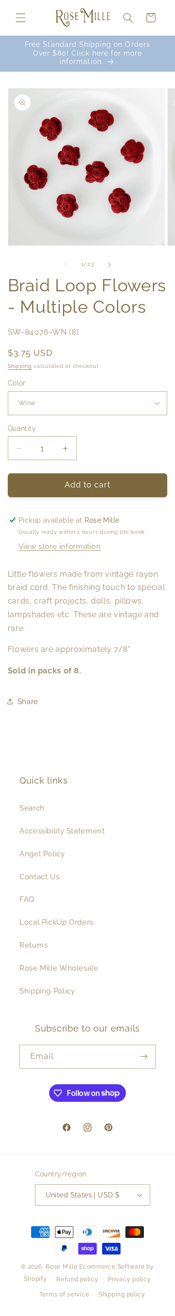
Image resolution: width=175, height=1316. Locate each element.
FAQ (27, 899)
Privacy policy (129, 1279)
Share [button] (28, 701)
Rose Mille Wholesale (59, 968)
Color (17, 383)
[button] (20, 17)
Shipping (20, 366)
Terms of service (64, 1294)
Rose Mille (61, 1266)
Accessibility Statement (62, 831)
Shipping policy (122, 1294)
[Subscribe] (144, 1057)
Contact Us (39, 876)
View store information (59, 546)
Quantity (22, 428)
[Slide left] (65, 264)
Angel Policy (42, 854)
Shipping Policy (47, 991)
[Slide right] (109, 264)
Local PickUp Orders (56, 922)
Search (32, 808)
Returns (33, 945)
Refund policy (77, 1279)
